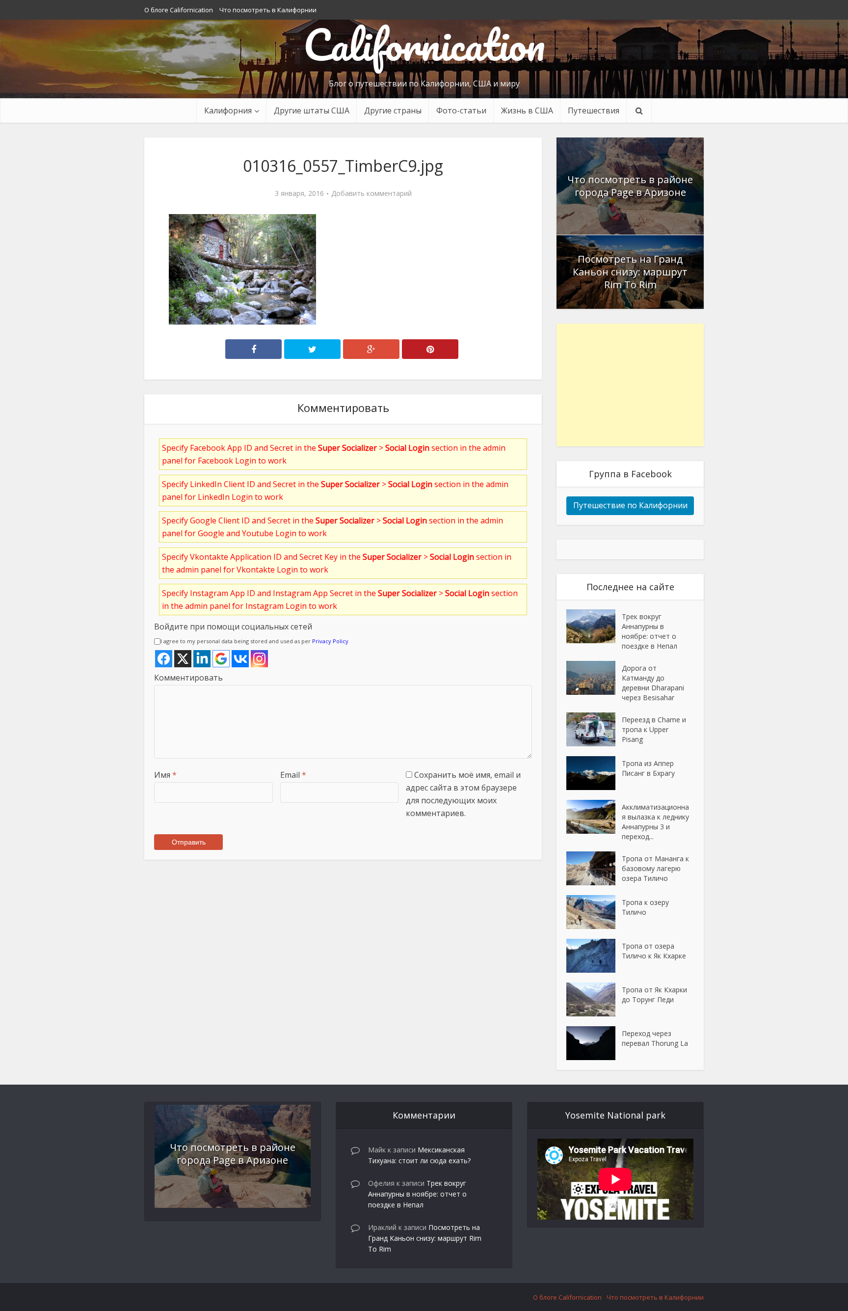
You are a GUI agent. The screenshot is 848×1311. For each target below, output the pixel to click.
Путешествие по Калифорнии (630, 505)
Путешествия (593, 110)
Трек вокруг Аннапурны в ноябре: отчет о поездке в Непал (649, 631)
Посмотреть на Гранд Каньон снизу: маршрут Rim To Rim (630, 271)
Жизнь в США (527, 110)
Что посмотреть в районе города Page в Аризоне (630, 186)
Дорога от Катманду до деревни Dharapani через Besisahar (653, 682)
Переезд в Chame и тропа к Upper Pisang (654, 729)
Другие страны (393, 110)
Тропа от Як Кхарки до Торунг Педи (654, 994)
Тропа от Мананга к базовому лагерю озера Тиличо (655, 868)
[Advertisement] (630, 385)
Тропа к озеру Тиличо (645, 907)
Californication (424, 44)
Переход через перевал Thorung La (655, 1038)
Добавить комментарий (371, 193)
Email (293, 774)
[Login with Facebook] (163, 658)
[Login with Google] (221, 658)
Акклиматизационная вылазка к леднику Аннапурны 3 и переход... (655, 821)
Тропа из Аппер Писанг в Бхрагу (648, 768)
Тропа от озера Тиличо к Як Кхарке (654, 950)
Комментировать (188, 677)
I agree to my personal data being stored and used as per (254, 641)
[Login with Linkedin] (202, 658)
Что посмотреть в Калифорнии (268, 9)
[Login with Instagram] (259, 658)
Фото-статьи (461, 110)
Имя (165, 774)
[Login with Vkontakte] (240, 658)
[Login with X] (182, 658)
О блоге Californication (178, 9)
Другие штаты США (311, 110)
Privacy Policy (330, 641)
